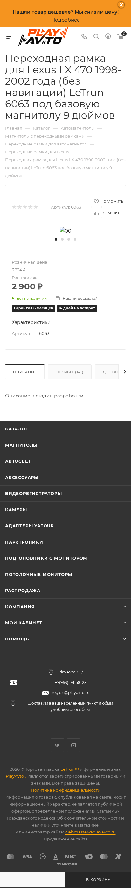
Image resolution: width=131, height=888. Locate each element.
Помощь (17, 638)
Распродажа (22, 590)
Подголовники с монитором (46, 558)
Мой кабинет (23, 622)
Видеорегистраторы (33, 493)
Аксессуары (21, 477)
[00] (65, 230)
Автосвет (18, 461)
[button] (56, 239)
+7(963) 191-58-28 (71, 682)
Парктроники (24, 541)
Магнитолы (21, 444)
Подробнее (65, 20)
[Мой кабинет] (108, 37)
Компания (20, 606)
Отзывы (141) (70, 372)
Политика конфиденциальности (65, 790)
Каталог (16, 428)
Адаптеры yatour (29, 525)
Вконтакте (57, 745)
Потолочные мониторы (38, 574)
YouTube (73, 745)
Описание (25, 372)
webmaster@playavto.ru (90, 831)
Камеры (16, 509)
